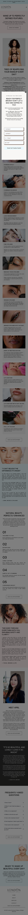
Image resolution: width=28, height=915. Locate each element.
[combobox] (5, 138)
